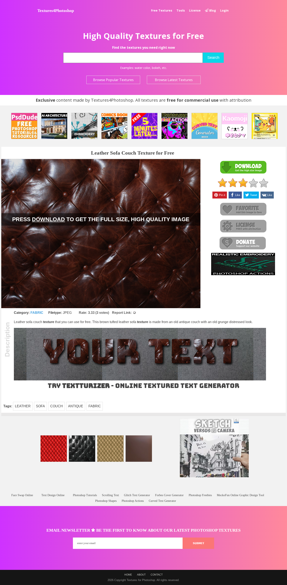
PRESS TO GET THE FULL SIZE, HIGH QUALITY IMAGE (100, 219)
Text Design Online (53, 495)
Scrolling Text (110, 495)
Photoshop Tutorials (85, 495)
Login (224, 10)
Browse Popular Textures (113, 80)
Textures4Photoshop (55, 10)
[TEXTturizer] (140, 379)
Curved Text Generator (162, 500)
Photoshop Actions (133, 500)
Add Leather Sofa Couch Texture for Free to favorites (243, 209)
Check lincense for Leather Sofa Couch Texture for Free (243, 226)
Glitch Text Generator (137, 495)
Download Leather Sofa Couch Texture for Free (243, 167)
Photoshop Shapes (106, 500)
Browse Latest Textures (174, 80)
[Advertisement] (143, 489)
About (141, 574)
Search (213, 57)
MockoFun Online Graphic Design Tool (240, 495)
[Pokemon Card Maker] (264, 126)
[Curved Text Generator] (204, 126)
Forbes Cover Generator (169, 495)
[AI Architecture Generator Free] (54, 126)
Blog (212, 10)
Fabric (36, 312)
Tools (180, 10)
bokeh (156, 68)
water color (142, 68)
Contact (157, 574)
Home (128, 574)
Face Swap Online (22, 495)
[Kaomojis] (234, 126)
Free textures (161, 10)
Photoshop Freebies (200, 495)
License (195, 10)
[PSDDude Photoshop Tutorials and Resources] (24, 126)
